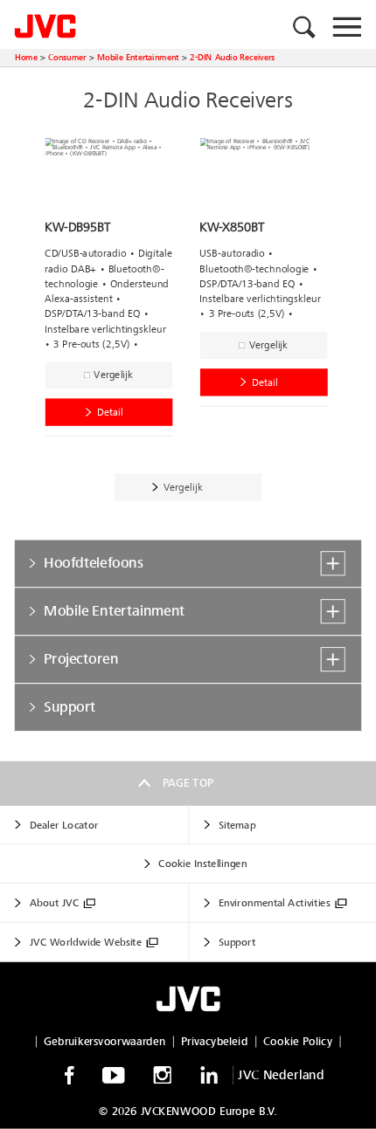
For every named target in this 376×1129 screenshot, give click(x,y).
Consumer (67, 57)
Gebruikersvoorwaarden (104, 1041)
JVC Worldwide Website (86, 942)
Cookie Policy (297, 1041)
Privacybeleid (214, 1041)
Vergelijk (113, 375)
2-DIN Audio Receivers (232, 57)
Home (26, 57)
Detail (110, 412)
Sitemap (237, 825)
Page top (188, 783)
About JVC (54, 903)
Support (237, 942)
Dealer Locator (64, 825)
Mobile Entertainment (138, 57)
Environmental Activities (274, 903)
